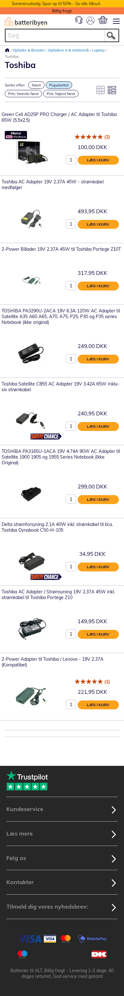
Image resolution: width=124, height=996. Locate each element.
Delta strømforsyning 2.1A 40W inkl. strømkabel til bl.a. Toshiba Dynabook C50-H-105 (57, 527)
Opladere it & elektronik (69, 50)
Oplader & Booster (29, 50)
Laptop (99, 50)
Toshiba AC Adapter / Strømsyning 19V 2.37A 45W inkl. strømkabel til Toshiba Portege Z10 (58, 594)
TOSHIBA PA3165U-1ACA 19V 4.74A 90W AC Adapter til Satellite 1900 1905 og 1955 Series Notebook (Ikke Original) (61, 457)
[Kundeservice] (78, 22)
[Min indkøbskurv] (102, 20)
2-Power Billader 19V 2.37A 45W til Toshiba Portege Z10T (61, 249)
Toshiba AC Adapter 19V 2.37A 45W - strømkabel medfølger (53, 184)
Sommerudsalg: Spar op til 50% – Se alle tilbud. (56, 3)
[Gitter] (100, 90)
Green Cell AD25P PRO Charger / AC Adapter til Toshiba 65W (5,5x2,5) (59, 117)
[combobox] (62, 35)
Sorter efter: (15, 85)
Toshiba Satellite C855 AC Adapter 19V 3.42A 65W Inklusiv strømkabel (60, 386)
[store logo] (26, 21)
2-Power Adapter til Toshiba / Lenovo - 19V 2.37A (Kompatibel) (52, 662)
